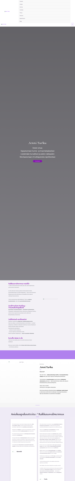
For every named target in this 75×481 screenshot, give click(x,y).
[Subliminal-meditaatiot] (7, 319)
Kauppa (21, 4)
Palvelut (21, 1)
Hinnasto (21, 15)
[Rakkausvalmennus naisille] (7, 283)
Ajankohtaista (22, 18)
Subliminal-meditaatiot (17, 319)
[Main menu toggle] (72, 24)
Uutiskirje (21, 10)
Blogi (21, 21)
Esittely (21, 7)
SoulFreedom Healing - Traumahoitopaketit (17, 307)
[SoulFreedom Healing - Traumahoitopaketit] (7, 306)
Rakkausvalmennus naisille (18, 283)
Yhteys (21, 12)
